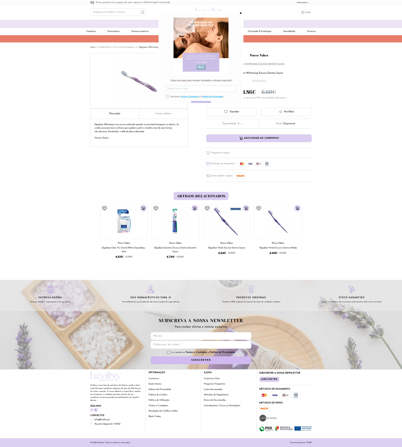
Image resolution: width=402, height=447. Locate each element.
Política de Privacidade (222, 352)
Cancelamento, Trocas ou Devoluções (222, 405)
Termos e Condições (196, 352)
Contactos (154, 378)
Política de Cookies (158, 395)
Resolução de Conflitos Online (163, 411)
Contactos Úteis (212, 378)
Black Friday (155, 416)
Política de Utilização (159, 400)
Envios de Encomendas (215, 400)
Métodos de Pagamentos (216, 395)
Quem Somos (155, 384)
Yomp (309, 443)
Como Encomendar (213, 389)
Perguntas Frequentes (214, 384)
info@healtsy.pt (102, 419)
